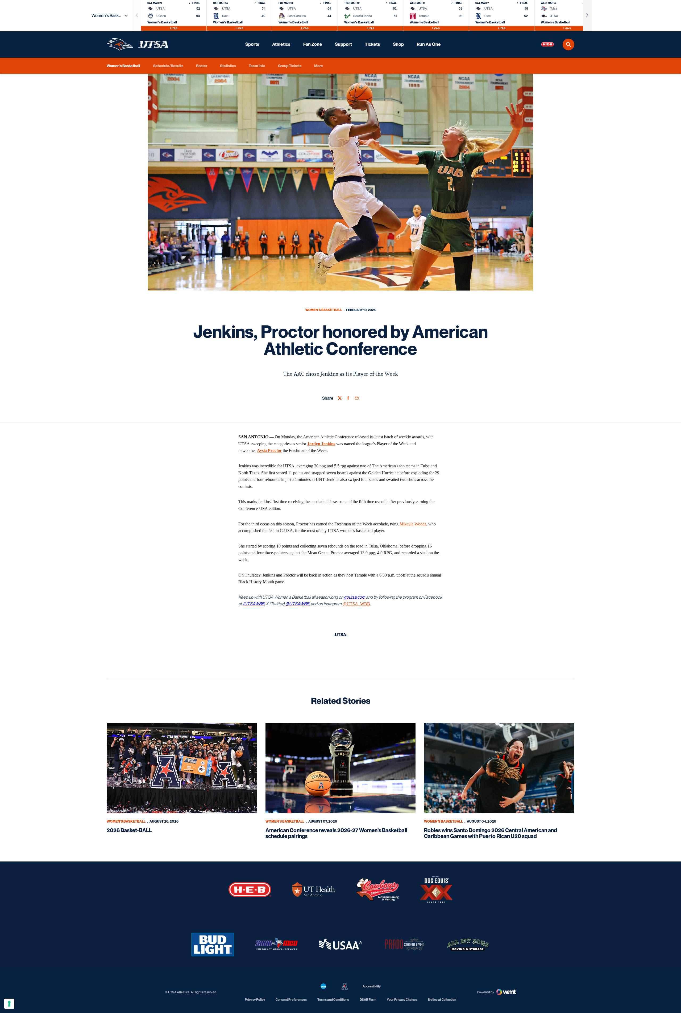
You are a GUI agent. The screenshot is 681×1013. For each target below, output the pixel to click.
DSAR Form (368, 1000)
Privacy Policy (255, 1000)
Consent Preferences (291, 1000)
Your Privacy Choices (402, 1000)
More (318, 65)
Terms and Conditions (333, 1000)
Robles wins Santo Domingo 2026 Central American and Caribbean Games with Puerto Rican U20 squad (490, 833)
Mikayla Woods (413, 524)
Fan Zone (312, 44)
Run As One (429, 44)
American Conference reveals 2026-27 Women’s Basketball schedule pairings (336, 833)
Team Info (257, 65)
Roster (201, 65)
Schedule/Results (168, 65)
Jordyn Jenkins (321, 444)
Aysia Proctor (269, 450)
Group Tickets (289, 65)
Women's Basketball (323, 310)
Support (343, 44)
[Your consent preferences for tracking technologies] (9, 1004)
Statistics (228, 65)
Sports (252, 44)
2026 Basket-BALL (129, 830)
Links (173, 28)
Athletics (281, 44)
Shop (398, 44)
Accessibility (372, 986)
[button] (587, 15)
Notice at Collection (442, 1000)
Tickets (372, 44)
